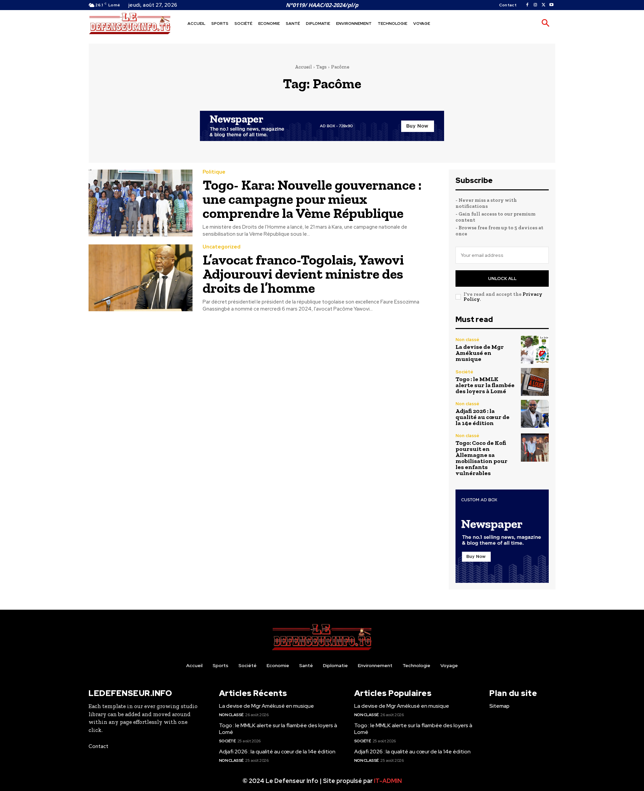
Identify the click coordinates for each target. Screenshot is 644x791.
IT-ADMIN (388, 781)
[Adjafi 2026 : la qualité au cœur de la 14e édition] (535, 414)
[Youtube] (551, 5)
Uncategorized (221, 246)
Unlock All (502, 278)
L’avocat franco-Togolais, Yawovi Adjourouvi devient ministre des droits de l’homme (303, 273)
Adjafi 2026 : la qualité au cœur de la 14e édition (482, 417)
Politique (214, 172)
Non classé (467, 339)
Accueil (303, 67)
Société (464, 372)
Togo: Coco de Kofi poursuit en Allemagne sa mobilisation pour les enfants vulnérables (481, 458)
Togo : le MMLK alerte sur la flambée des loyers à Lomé (485, 385)
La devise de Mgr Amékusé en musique (479, 353)
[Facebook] (527, 5)
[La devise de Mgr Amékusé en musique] (535, 350)
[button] (545, 23)
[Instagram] (535, 5)
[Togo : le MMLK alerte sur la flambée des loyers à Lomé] (535, 382)
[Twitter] (543, 5)
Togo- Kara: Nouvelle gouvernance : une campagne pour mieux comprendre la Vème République (312, 199)
